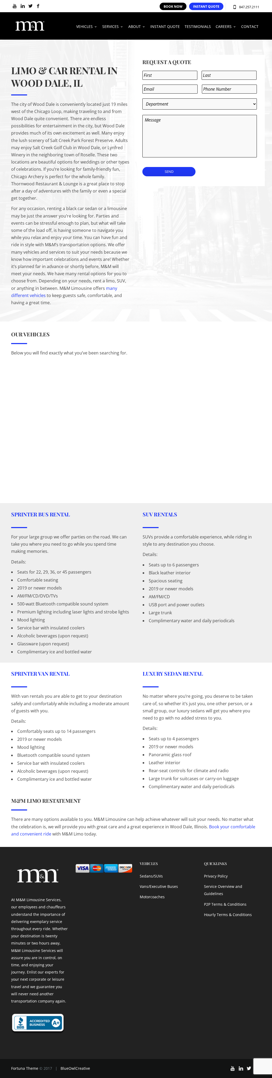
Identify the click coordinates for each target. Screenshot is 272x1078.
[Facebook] (38, 6)
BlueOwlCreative (75, 1068)
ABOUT (134, 26)
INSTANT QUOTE (206, 6)
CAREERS (224, 26)
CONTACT (249, 26)
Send (169, 171)
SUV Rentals (160, 514)
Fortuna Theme (24, 1068)
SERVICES (110, 26)
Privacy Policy (216, 876)
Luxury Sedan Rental (173, 673)
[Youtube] (15, 6)
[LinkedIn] (23, 6)
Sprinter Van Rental (40, 673)
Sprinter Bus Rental (40, 514)
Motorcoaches (152, 896)
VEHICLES (84, 26)
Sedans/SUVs (151, 876)
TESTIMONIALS (198, 26)
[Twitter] (30, 6)
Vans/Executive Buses (159, 886)
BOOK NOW (173, 6)
